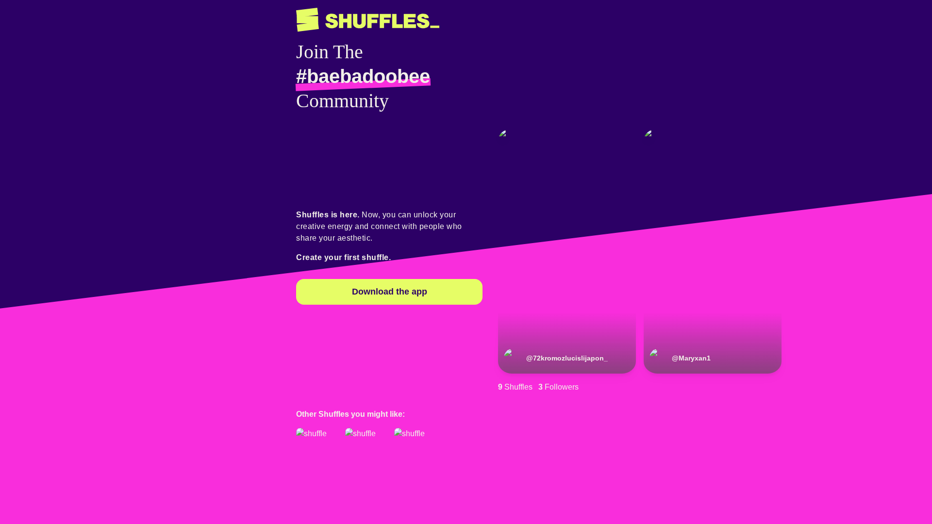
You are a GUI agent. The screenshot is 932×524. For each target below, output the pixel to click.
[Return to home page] (367, 20)
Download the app (389, 291)
